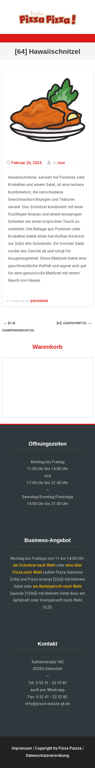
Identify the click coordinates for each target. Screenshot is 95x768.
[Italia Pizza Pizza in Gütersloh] (47, 25)
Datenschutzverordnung (47, 755)
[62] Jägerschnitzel (74, 322)
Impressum (22, 748)
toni (61, 162)
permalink (39, 300)
